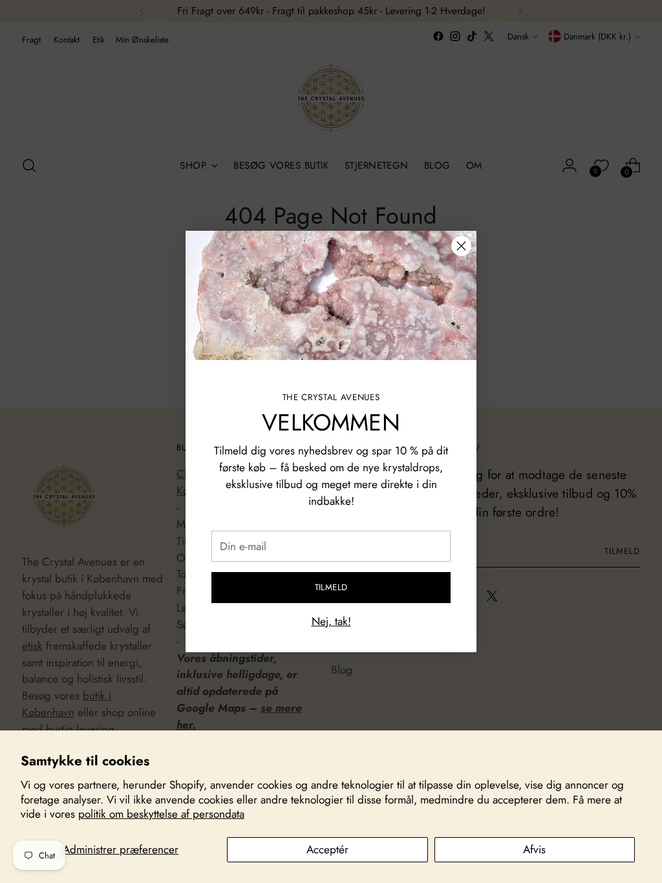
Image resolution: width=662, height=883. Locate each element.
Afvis (534, 849)
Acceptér (327, 849)
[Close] (461, 246)
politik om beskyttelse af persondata (161, 814)
